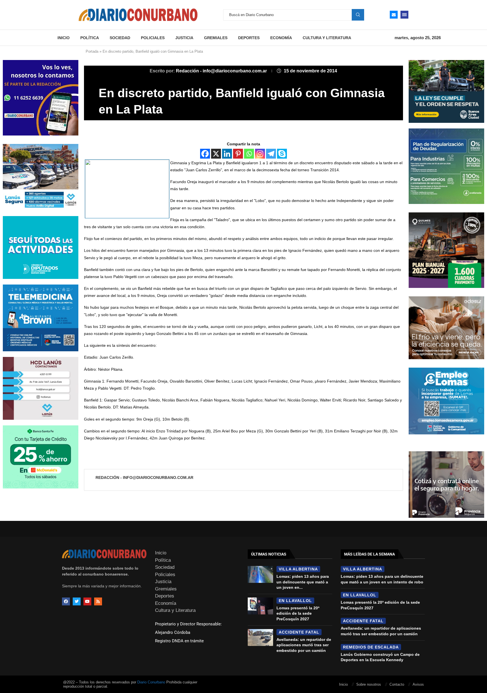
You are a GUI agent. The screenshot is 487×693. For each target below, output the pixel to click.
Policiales (153, 37)
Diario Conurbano (151, 682)
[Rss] (98, 601)
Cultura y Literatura (327, 37)
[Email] (394, 15)
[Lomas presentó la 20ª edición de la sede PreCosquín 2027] (260, 606)
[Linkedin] (227, 154)
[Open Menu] (404, 15)
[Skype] (282, 154)
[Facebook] (205, 154)
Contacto (396, 684)
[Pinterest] (238, 154)
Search (358, 14)
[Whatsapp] (249, 154)
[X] (216, 154)
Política (89, 37)
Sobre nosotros (368, 684)
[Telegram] (271, 154)
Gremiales (215, 37)
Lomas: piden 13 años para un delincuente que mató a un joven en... (302, 582)
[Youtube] (87, 601)
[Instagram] (260, 154)
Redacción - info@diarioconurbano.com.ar (222, 70)
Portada (92, 51)
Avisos (418, 684)
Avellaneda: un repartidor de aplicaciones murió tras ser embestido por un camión (303, 645)
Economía (281, 37)
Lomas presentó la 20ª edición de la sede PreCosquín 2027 (297, 613)
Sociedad (120, 37)
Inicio (63, 37)
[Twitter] (77, 601)
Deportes (249, 37)
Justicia (184, 37)
